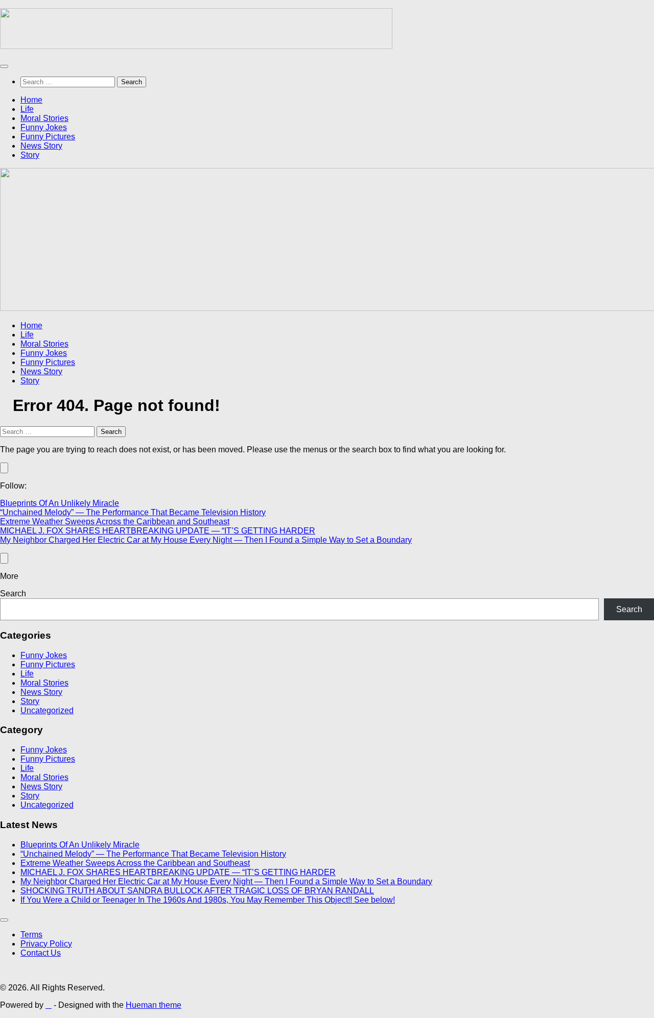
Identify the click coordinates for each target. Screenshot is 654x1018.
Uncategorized (47, 710)
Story (29, 155)
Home (31, 99)
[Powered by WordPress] (48, 1005)
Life (27, 109)
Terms (31, 934)
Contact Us (40, 953)
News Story (41, 145)
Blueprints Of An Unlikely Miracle (59, 503)
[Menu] (4, 66)
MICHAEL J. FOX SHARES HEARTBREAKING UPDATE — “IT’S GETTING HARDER (157, 530)
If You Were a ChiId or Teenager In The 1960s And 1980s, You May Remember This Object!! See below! (207, 899)
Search (13, 593)
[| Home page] (196, 46)
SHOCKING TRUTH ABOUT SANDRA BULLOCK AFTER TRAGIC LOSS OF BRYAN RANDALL (197, 890)
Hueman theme (153, 1005)
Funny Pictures (47, 136)
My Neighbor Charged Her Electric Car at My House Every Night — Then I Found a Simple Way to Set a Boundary (206, 540)
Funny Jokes (43, 127)
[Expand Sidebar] (4, 468)
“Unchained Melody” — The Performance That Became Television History (133, 512)
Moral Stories (44, 118)
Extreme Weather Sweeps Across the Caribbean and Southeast (114, 521)
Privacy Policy (46, 943)
